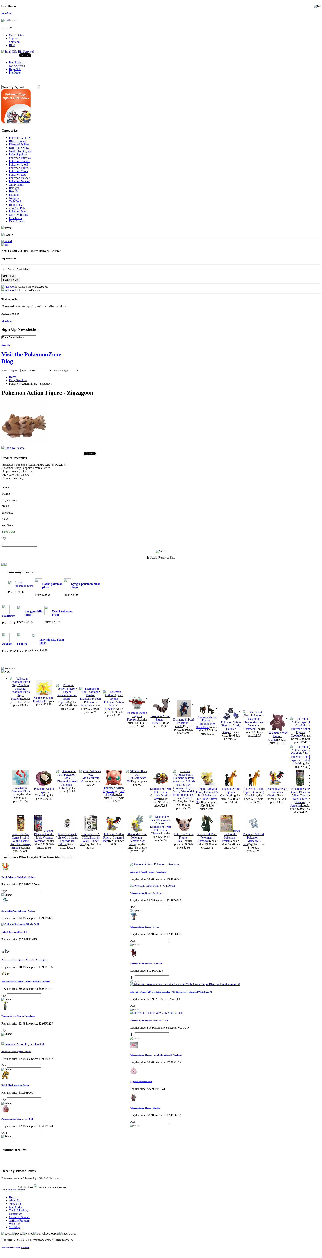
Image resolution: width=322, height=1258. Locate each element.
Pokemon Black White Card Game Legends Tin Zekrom (67, 839)
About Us (14, 1200)
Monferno (8, 615)
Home (12, 376)
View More (7, 321)
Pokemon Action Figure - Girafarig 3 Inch (253, 792)
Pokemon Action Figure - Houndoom (18, 1016)
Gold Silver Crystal (20, 151)
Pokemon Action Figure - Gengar (277, 736)
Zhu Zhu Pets (17, 208)
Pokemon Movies (19, 181)
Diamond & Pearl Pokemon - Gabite (183, 723)
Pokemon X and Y (20, 137)
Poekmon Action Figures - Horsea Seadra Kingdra (24, 960)
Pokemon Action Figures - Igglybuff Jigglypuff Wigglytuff (156, 1055)
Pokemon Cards (18, 171)
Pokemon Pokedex (20, 167)
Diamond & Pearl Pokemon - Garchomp (148, 872)
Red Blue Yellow (19, 147)
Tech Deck (15, 201)
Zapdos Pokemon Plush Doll (43, 699)
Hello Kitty (15, 204)
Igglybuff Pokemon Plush (141, 1081)
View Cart (15, 1203)
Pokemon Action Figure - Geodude (301, 732)
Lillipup (22, 643)
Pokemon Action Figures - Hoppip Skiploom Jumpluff (25, 981)
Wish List (14, 1223)
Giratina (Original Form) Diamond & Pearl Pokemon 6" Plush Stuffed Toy (184, 794)
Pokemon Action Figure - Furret (160, 719)
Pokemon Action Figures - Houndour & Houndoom (206, 722)
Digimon (14, 194)
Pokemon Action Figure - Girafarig (230, 792)
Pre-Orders (15, 218)
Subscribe (5, 345)
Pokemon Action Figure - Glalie (184, 837)
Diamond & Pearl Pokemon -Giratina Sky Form (137, 839)
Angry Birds (16, 184)
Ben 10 (13, 191)
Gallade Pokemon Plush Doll (14, 932)
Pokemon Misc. (18, 211)
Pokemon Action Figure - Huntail (16, 1051)
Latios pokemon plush (24, 584)
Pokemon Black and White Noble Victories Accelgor (44, 835)
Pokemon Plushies (20, 157)
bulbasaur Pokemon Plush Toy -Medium (20, 693)
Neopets (14, 198)
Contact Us (15, 1213)
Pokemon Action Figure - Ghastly (44, 792)
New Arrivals (17, 221)
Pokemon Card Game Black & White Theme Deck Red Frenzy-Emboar (20, 841)
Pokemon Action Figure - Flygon (114, 705)
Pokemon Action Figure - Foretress (137, 716)
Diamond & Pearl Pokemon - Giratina (276, 792)
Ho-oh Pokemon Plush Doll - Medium (18, 877)
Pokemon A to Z (18, 164)
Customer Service (19, 1217)
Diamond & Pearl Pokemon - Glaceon (160, 830)
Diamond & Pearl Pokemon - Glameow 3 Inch (253, 839)
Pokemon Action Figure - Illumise (145, 1108)
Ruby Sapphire (18, 154)
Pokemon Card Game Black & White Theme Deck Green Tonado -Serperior (299, 797)
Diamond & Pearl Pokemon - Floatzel (90, 702)
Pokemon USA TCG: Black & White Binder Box (90, 839)
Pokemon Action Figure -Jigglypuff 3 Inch (113, 791)
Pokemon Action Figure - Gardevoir (146, 893)
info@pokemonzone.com (16, 1190)
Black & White (18, 141)
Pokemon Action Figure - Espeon (67, 699)
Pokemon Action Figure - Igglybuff (17, 1119)
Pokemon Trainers (19, 161)
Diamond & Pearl (19, 144)
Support (13, 38)
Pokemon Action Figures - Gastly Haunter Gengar (231, 727)
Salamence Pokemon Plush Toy (20, 791)
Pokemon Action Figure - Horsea (144, 927)
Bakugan (14, 188)
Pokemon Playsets (19, 177)
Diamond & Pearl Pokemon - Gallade (18, 911)
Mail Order (15, 1207)
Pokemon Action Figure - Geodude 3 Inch (300, 760)
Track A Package (19, 1210)
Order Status (16, 35)
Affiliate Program (19, 1220)
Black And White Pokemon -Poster (231, 835)
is (15, 1247)
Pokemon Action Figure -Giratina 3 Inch (113, 837)
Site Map (14, 1227)
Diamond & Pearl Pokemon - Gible (67, 785)
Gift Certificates (18, 214)
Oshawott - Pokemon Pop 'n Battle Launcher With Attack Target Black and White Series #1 (171, 992)
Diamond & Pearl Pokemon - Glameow (207, 837)
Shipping (14, 41)
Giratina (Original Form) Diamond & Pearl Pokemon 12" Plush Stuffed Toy (207, 795)
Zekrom (7, 643)
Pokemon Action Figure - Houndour (146, 963)
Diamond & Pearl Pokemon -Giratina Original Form (160, 793)
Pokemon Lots (17, 174)
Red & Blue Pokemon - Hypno (15, 1085)
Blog (12, 45)
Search (6, 80)
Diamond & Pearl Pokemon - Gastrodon (254, 725)
